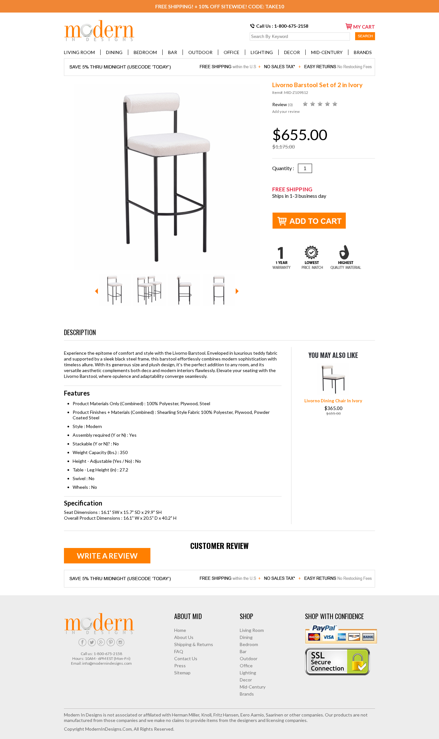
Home (180, 630)
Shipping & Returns (193, 644)
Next (237, 291)
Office (231, 52)
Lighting (262, 52)
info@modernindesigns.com (107, 663)
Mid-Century (327, 52)
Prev (96, 291)
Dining (114, 52)
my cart (364, 27)
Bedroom (145, 52)
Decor (292, 52)
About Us (183, 637)
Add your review (286, 111)
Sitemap (182, 672)
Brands (363, 52)
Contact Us (185, 658)
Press (180, 665)
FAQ (178, 651)
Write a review (107, 555)
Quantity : (285, 168)
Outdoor (200, 52)
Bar (172, 52)
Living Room (79, 52)
